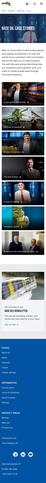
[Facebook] (15, 454)
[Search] (34, 3)
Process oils (7, 427)
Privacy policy (8, 387)
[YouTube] (30, 454)
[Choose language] (28, 4)
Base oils (6, 423)
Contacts (6, 362)
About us (6, 352)
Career (5, 367)
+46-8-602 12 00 (9, 474)
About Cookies (8, 397)
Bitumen (5, 418)
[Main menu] (41, 4)
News (4, 357)
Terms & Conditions (10, 392)
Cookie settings (9, 372)
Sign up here (10, 324)
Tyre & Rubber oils (10, 443)
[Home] (12, 4)
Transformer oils (9, 438)
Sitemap (5, 402)
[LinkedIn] (23, 454)
